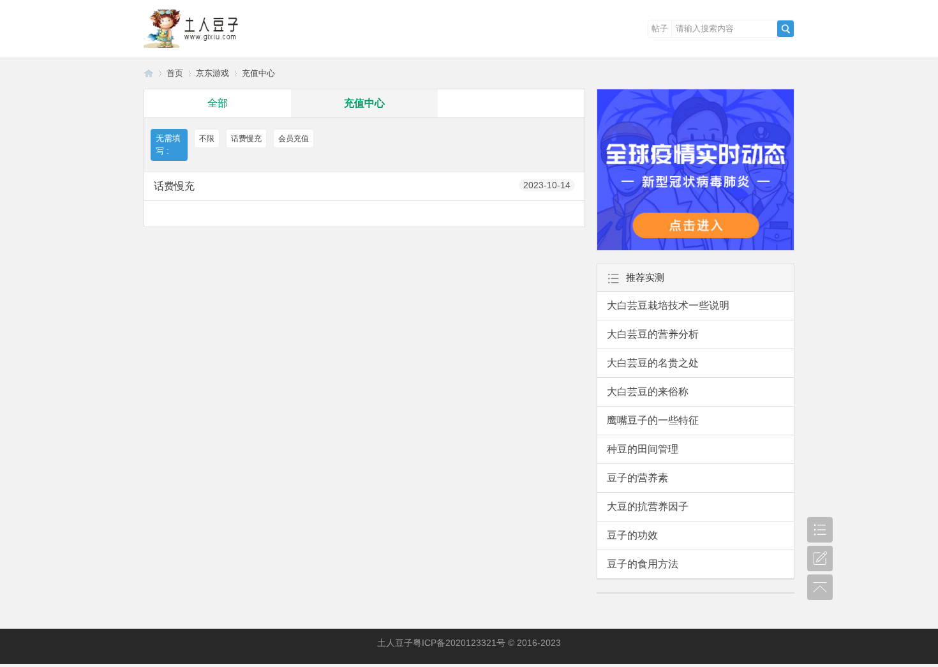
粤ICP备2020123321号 (459, 643)
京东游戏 (212, 73)
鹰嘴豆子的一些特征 (653, 420)
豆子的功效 (632, 535)
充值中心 (258, 73)
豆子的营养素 (637, 477)
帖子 (659, 28)
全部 (217, 103)
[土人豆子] (195, 48)
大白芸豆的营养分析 (653, 334)
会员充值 (293, 138)
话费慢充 (246, 138)
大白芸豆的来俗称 (648, 391)
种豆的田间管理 (642, 449)
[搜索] (785, 28)
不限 (206, 138)
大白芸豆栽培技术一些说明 (668, 305)
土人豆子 (149, 73)
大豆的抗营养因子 (648, 506)
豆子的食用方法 (642, 563)
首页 (175, 73)
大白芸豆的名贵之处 (653, 362)
